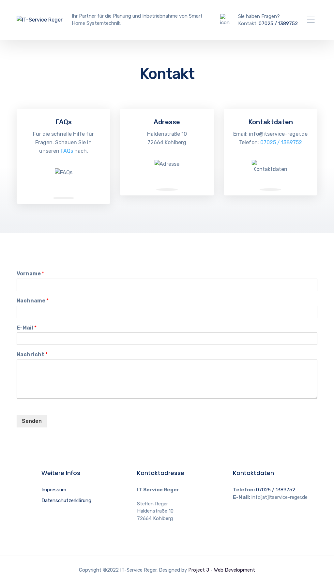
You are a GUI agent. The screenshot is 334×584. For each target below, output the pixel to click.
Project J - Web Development (221, 570)
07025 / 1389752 (278, 23)
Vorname (30, 273)
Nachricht (32, 354)
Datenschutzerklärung (66, 500)
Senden (32, 421)
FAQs (67, 151)
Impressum (53, 490)
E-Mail (27, 328)
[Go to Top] (320, 569)
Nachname (33, 301)
